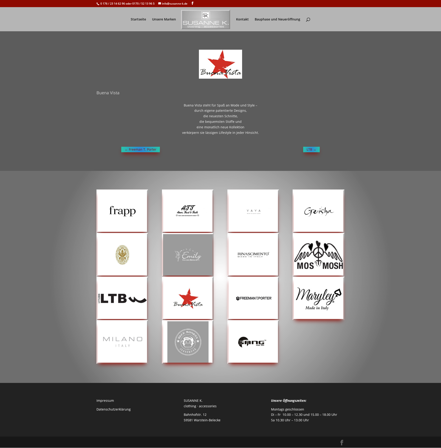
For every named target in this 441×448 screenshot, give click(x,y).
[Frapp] (122, 211)
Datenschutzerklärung (113, 409)
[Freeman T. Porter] (253, 298)
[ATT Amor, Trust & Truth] (187, 211)
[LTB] (122, 298)
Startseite (138, 19)
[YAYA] (253, 211)
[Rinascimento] (253, 255)
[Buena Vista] (187, 298)
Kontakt (242, 19)
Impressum (105, 400)
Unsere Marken (164, 19)
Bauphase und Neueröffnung (277, 19)
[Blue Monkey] (187, 342)
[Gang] (253, 342)
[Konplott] (122, 255)
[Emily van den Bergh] (187, 255)
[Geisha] (318, 211)
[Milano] (122, 342)
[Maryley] (318, 298)
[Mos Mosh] (318, 255)
